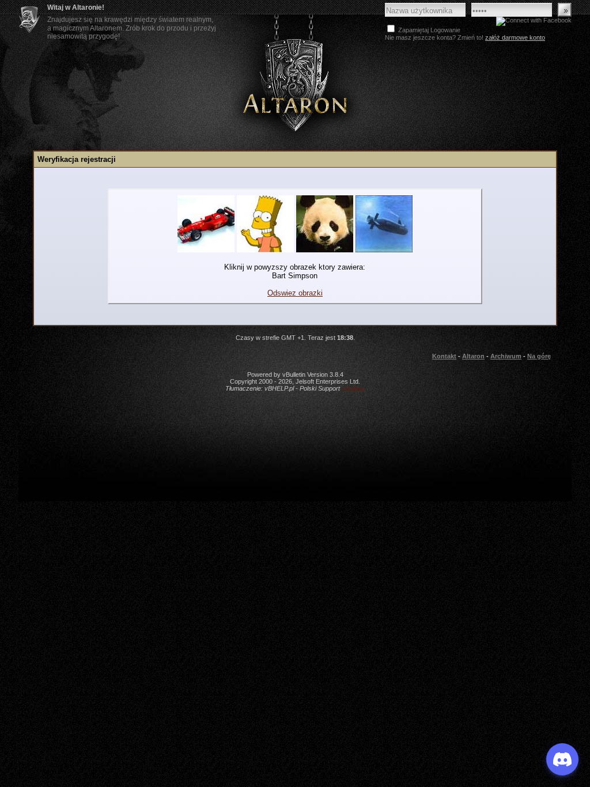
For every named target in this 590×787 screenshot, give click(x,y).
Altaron (295, 84)
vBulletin (353, 388)
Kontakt (444, 356)
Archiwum (505, 356)
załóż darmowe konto (515, 37)
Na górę (539, 356)
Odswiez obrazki (295, 293)
